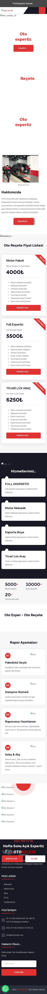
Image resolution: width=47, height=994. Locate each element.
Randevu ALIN (22, 372)
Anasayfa (8, 884)
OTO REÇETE (22, 989)
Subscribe (19, 972)
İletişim (34, 859)
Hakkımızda (22, 221)
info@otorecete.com (14, 935)
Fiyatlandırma (9, 902)
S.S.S (6, 898)
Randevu (22, 48)
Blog (6, 893)
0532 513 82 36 (13, 928)
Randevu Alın (22, 308)
